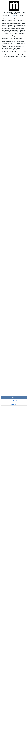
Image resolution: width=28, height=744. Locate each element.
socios (13, 15)
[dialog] (14, 372)
